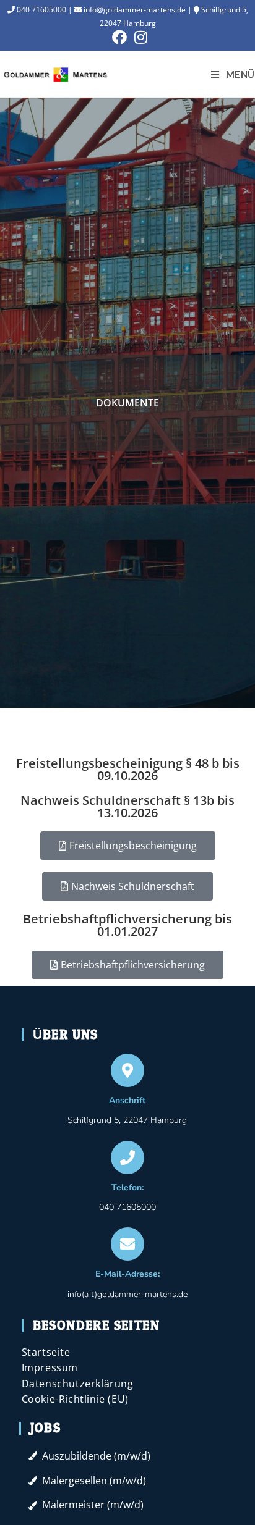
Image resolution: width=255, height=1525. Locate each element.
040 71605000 (40, 9)
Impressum (50, 1367)
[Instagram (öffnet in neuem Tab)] (139, 37)
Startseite (46, 1352)
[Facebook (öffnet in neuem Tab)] (119, 37)
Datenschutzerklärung (78, 1383)
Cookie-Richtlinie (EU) (75, 1399)
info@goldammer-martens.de (134, 9)
